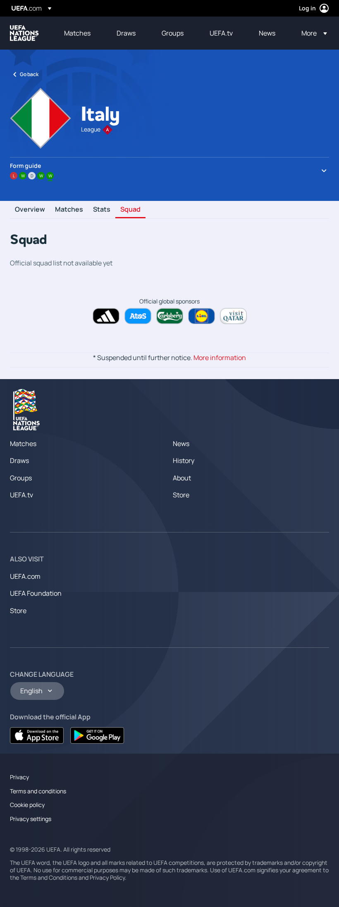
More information (219, 357)
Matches (69, 209)
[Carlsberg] (169, 316)
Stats (101, 209)
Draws (19, 460)
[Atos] (137, 316)
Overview (30, 209)
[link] (77, 33)
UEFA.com (25, 576)
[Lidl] (201, 316)
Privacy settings (30, 819)
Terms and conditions (38, 791)
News (181, 443)
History (183, 460)
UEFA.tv (21, 494)
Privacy (19, 777)
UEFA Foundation (36, 593)
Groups (21, 477)
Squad (130, 209)
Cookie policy (27, 805)
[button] (311, 33)
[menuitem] (80, 33)
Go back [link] (29, 74)
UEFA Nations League (24, 33)
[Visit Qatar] (233, 316)
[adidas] (106, 316)
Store (181, 494)
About (182, 477)
